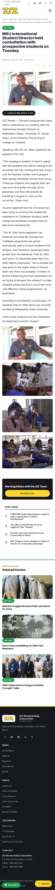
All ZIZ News (8, 751)
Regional (6, 761)
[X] (51, 3)
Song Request (9, 796)
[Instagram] (40, 3)
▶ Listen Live (27, 493)
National (12, 19)
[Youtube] (34, 3)
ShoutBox (6, 806)
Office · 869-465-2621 (12, 863)
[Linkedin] (45, 3)
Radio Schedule (9, 791)
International (8, 766)
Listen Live (7, 786)
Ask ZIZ (45, 884)
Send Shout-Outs (10, 801)
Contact (21, 885)
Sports (5, 771)
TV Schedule (8, 831)
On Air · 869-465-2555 (12, 867)
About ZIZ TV (8, 836)
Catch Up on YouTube (12, 841)
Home (4, 19)
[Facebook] (29, 3)
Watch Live (7, 826)
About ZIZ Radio (9, 812)
